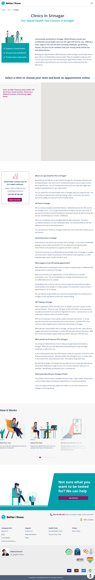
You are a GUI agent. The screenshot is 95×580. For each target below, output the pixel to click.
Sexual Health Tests (55, 531)
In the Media (5, 538)
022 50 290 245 (59, 514)
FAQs (27, 538)
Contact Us (29, 531)
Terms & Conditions (8, 541)
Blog (3, 534)
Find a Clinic (76, 531)
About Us (4, 531)
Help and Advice (30, 534)
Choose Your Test (55, 534)
